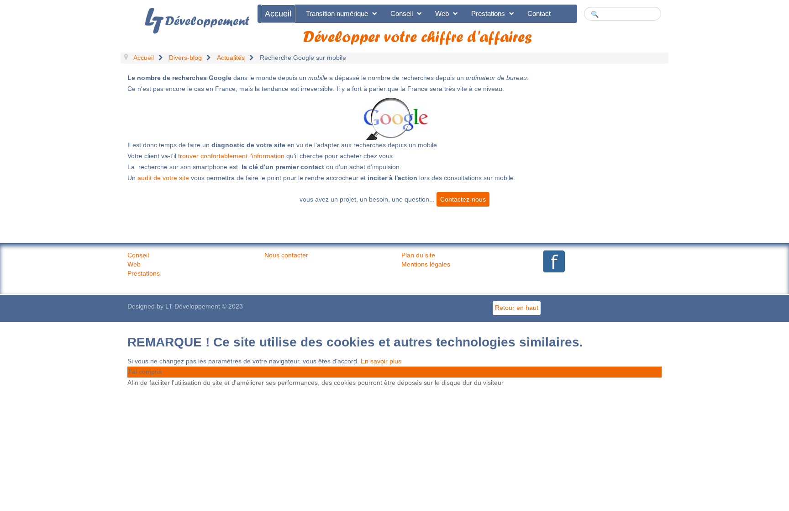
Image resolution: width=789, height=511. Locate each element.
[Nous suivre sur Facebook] (551, 261)
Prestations (488, 13)
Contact (539, 13)
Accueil (278, 13)
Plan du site (418, 255)
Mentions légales (425, 264)
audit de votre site (163, 177)
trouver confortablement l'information (231, 156)
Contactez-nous (463, 199)
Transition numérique (337, 13)
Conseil (401, 13)
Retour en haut (516, 307)
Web (442, 13)
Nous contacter (286, 255)
